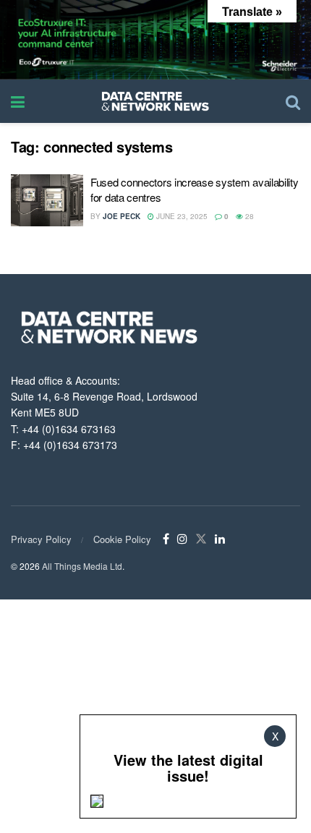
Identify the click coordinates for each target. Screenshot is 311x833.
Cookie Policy (122, 539)
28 (248, 216)
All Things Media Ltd (82, 566)
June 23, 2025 (181, 216)
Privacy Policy (41, 539)
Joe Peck (121, 216)
